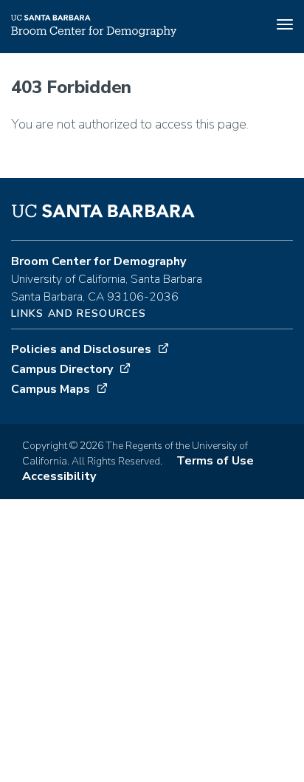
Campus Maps (50, 389)
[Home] (93, 33)
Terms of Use (215, 461)
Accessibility (59, 476)
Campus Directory (62, 369)
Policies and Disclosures (81, 349)
